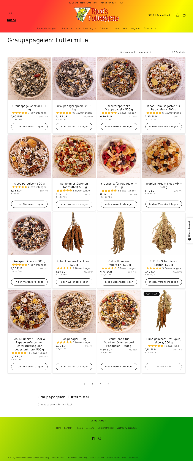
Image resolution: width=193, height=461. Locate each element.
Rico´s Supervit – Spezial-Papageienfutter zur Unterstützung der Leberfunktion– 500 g (29, 344)
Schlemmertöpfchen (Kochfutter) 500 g (74, 185)
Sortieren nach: (128, 52)
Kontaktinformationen (116, 457)
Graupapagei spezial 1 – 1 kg (29, 107)
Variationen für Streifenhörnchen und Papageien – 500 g (119, 342)
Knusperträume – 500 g (29, 261)
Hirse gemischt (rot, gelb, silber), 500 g (163, 340)
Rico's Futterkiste (23, 458)
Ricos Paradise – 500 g (29, 183)
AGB (92, 457)
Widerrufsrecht (58, 457)
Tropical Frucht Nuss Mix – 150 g (164, 185)
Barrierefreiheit (106, 428)
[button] (11, 13)
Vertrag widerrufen (127, 428)
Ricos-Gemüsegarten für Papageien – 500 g (163, 107)
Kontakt (68, 428)
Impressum (134, 457)
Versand (90, 428)
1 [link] (84, 383)
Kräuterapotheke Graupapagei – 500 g (119, 107)
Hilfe (58, 428)
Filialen (79, 428)
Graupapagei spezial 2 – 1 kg (74, 107)
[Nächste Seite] (108, 384)
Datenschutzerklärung (77, 457)
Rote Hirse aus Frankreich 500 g (74, 263)
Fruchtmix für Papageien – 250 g (119, 185)
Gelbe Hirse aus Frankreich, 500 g (119, 263)
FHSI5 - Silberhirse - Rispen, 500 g (163, 263)
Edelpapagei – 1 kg (74, 339)
